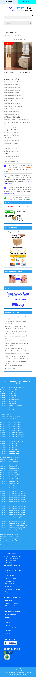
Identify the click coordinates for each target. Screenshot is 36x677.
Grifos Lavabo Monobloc (11, 159)
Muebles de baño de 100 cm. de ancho (12, 432)
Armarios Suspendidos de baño (9, 541)
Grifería (7, 625)
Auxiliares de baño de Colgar (9, 534)
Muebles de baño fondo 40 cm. (9, 445)
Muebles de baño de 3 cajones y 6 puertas (13, 515)
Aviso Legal (8, 600)
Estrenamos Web (10, 368)
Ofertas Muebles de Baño (11, 111)
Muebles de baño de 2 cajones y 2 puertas (13, 497)
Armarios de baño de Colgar (8, 539)
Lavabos (7, 622)
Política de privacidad (11, 603)
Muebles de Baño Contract (12, 114)
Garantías (8, 586)
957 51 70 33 (14, 559)
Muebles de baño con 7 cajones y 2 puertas (13, 530)
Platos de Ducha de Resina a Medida (16, 351)
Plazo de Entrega (10, 584)
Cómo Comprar (9, 575)
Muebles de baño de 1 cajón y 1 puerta (12, 491)
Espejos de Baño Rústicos (11, 135)
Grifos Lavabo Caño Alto (11, 162)
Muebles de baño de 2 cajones (9, 468)
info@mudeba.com (9, 193)
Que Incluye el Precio (11, 578)
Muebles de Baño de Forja (12, 103)
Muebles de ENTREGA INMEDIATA (14, 106)
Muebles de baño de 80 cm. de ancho (11, 428)
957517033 (28, 181)
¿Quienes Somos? (10, 573)
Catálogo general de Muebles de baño (12, 387)
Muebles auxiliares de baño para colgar (16, 119)
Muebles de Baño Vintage (11, 93)
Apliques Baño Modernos (11, 140)
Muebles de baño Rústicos (8, 393)
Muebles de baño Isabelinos (8, 397)
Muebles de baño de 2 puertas (9, 484)
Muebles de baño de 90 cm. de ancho (11, 430)
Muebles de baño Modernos (8, 391)
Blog (6, 592)
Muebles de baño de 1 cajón (9, 466)
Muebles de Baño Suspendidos (13, 98)
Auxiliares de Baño (10, 614)
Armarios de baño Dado (7, 543)
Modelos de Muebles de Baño (13, 82)
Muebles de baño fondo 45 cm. (9, 447)
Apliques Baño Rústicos (11, 143)
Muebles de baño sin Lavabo (9, 461)
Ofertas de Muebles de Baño (9, 457)
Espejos (7, 617)
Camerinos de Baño (10, 127)
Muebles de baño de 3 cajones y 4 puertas (13, 513)
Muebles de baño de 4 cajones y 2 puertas (13, 521)
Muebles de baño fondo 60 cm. (9, 454)
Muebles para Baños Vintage (14, 348)
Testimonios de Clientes (12, 589)
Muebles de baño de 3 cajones (9, 470)
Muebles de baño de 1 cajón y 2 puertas (12, 493)
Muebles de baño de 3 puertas (9, 486)
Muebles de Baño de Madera (13, 101)
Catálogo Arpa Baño (6, 414)
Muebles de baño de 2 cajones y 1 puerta (13, 495)
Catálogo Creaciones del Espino (9, 419)
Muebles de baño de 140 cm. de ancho (12, 436)
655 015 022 (13, 561)
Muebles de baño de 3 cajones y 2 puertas (13, 508)
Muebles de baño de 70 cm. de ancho (11, 426)
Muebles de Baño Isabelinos (12, 95)
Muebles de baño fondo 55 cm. (9, 452)
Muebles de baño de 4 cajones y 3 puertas (13, 524)
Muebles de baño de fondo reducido (11, 441)
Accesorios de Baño (11, 628)
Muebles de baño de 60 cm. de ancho (11, 424)
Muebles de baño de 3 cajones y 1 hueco (12, 517)
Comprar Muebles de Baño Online (15, 341)
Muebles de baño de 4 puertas (9, 488)
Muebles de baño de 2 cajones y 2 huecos (13, 502)
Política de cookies (10, 606)
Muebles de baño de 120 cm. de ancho (12, 434)
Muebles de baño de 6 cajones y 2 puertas (13, 528)
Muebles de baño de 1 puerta (9, 482)
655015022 (8, 183)
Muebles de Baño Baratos (11, 84)
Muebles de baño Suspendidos (9, 399)
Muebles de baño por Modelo (9, 389)
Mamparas (8, 633)
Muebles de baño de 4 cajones (9, 472)
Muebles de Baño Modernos (12, 87)
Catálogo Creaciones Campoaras (10, 417)
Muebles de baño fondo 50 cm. (9, 449)
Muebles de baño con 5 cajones (10, 474)
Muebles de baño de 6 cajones (9, 476)
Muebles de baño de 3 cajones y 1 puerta (13, 506)
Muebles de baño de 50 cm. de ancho (11, 422)
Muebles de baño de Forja (8, 410)
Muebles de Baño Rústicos (12, 90)
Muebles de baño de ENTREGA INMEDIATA (13, 406)
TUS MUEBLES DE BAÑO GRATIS (15, 366)
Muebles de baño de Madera (9, 408)
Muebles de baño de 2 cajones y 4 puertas (13, 499)
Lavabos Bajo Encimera (11, 151)
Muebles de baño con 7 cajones (10, 478)
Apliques (7, 620)
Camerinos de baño (6, 545)
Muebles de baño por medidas (13, 109)
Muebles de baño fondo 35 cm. (9, 443)
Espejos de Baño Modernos (12, 132)
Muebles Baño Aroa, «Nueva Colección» (17, 353)
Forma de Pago (9, 581)
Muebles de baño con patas (8, 401)
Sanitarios (8, 630)
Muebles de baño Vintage (8, 395)
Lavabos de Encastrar (10, 148)
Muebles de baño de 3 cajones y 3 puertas (13, 511)
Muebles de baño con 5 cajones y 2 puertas (13, 526)
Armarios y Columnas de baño (9, 537)
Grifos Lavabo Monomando (12, 156)
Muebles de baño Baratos (8, 404)
